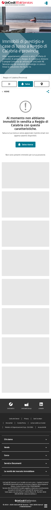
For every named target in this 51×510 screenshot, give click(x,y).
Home (6, 91)
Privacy (26, 419)
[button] (47, 91)
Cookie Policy (21, 423)
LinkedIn (41, 408)
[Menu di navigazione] (46, 506)
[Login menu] (46, 3)
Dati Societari (37, 419)
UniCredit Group (26, 408)
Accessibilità (42, 427)
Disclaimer (9, 423)
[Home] (17, 3)
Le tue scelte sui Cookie (38, 423)
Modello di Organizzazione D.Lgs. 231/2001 (19, 427)
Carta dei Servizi (14, 419)
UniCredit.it (10, 408)
